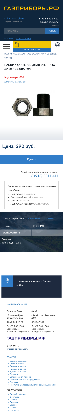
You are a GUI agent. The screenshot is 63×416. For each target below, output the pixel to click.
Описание (34, 218)
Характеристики (14, 218)
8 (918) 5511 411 (45, 176)
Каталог (11, 357)
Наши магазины (17, 304)
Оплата (13, 400)
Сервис (13, 405)
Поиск (52, 31)
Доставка (14, 397)
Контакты (14, 410)
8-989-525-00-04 (49, 22)
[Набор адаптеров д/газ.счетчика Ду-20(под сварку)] (32, 105)
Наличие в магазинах (14, 81)
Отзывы (49, 218)
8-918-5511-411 (49, 18)
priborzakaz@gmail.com (17, 349)
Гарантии (14, 402)
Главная (8, 54)
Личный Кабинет (18, 394)
